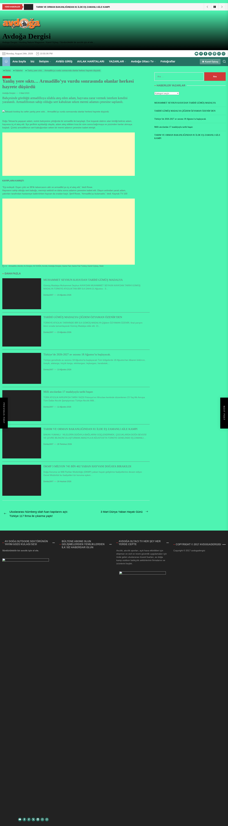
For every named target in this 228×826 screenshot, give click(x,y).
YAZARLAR (116, 61)
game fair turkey (79, 266)
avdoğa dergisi (54, 266)
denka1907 (48, 295)
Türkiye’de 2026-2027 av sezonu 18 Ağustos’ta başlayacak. (77, 354)
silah (101, 266)
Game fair (66, 266)
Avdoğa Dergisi (26, 36)
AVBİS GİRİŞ (64, 61)
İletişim (44, 61)
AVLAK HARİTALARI (90, 61)
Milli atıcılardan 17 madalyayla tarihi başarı (68, 391)
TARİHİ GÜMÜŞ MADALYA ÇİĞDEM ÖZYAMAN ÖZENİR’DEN (82, 317)
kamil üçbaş (93, 266)
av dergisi (28, 266)
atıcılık (20, 266)
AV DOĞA (37, 266)
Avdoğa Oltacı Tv (142, 61)
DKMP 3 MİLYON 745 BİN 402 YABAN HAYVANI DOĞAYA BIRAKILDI (87, 466)
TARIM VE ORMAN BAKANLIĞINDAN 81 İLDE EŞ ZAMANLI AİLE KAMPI (90, 429)
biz (32, 61)
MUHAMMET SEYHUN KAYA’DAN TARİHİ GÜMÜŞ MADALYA (83, 279)
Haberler (6, 77)
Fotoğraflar (168, 61)
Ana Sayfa (19, 61)
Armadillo (13, 266)
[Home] (6, 61)
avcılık (44, 266)
